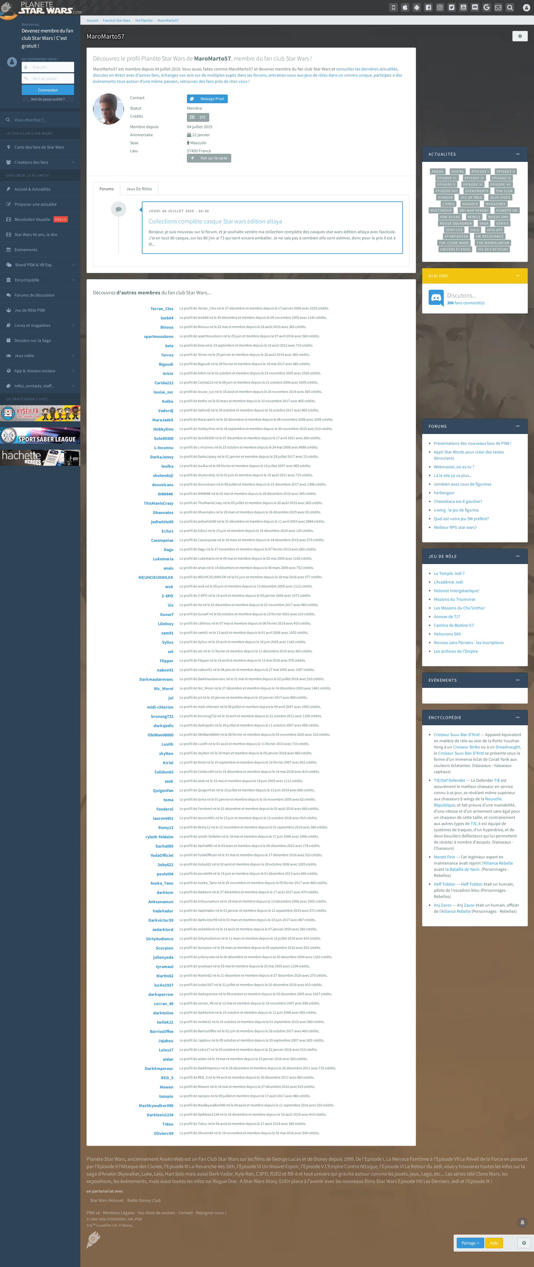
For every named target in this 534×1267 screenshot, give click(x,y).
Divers (457, 171)
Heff (464, 884)
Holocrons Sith (447, 634)
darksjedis (163, 725)
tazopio (166, 1096)
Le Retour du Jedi (423, 1166)
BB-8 (292, 1173)
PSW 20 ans (450, 217)
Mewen (166, 1087)
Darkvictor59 (160, 920)
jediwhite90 (162, 521)
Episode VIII (447, 191)
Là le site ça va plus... (453, 475)
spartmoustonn (158, 336)
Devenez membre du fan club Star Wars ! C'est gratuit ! (47, 38)
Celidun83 (164, 772)
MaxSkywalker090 (156, 1105)
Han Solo (174, 1173)
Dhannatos (163, 512)
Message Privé (212, 98)
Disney (320, 1158)
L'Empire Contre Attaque (351, 1166)
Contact (185, 1212)
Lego (426, 1173)
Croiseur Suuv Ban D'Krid (457, 734)
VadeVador (163, 911)
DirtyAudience (159, 938)
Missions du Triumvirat (454, 599)
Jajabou (165, 1040)
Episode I (480, 171)
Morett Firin (444, 857)
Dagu (168, 549)
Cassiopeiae (162, 540)
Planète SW (507, 210)
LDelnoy (165, 623)
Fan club (504, 191)
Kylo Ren (244, 1173)
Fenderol (164, 809)
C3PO (262, 1173)
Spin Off (494, 230)
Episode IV (474, 178)
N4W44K (165, 494)
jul (170, 698)
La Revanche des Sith (212, 1166)
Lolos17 (166, 1050)
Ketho (167, 401)
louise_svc (163, 392)
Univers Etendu (455, 249)
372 (202, 117)
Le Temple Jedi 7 (449, 573)
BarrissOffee (161, 1031)
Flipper (166, 660)
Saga (484, 223)
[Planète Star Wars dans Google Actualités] (487, 7)
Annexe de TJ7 (447, 616)
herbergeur (444, 492)
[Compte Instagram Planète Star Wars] (440, 7)
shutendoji (163, 475)
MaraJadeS (162, 420)
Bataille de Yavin (465, 869)
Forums (107, 189)
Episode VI (473, 184)
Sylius (167, 642)
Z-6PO (167, 596)
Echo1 (167, 531)
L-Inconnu (163, 447)
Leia (158, 1173)
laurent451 (163, 818)
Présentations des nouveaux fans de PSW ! (472, 443)
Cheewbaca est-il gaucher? (458, 501)
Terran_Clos (161, 308)
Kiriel (168, 762)
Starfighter (456, 236)
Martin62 (164, 976)
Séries (502, 223)
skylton (166, 753)
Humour (445, 197)
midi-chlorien (160, 707)
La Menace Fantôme (407, 1158)
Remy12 (165, 827)
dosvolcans (162, 484)
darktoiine (163, 1013)
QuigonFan (163, 790)
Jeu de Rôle (471, 197)
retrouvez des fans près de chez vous (214, 81)
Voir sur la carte (213, 158)
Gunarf (166, 614)
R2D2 (275, 1173)
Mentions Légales (119, 1212)
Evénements (477, 191)
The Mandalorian (493, 243)
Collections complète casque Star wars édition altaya (215, 221)
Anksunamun (160, 901)
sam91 (167, 633)
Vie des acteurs (493, 249)
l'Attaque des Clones (140, 1166)
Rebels (474, 217)
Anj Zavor (442, 905)
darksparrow (160, 994)
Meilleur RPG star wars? (455, 527)
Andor (437, 171)
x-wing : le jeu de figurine (456, 510)
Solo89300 (163, 438)
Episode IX (501, 178)
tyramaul (164, 966)
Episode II (506, 171)
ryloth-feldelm (159, 837)
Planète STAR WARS (48, 7)
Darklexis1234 (160, 1115)
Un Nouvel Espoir (280, 1166)
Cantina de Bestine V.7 (454, 625)
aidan (168, 1059)
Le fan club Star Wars (29, 133)
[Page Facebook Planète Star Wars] (428, 7)
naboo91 (165, 670)
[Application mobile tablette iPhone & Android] (393, 7)
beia (169, 345)
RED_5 (167, 1077)
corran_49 (163, 1003)
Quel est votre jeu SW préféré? (461, 518)
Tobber (476, 884)
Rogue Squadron (456, 223)
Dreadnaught (508, 747)
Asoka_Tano (161, 883)
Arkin (168, 373)
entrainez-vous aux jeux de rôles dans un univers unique (320, 75)
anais (168, 568)
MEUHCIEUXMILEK (155, 577)
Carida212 (164, 382)
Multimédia (441, 210)
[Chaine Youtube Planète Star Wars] (463, 7)
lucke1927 (163, 985)
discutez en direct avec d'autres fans (126, 75)
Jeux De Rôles (139, 189)
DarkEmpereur (159, 1068)
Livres (449, 204)
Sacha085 (164, 846)
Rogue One (498, 217)
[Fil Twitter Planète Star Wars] (452, 7)
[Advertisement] (475, 91)
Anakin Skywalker (120, 1173)
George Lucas (286, 1158)
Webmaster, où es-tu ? (454, 466)
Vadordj (165, 410)
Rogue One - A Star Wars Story (245, 1181)
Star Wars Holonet (107, 1200)
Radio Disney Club (144, 1200)
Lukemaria (163, 559)
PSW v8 (93, 1212)
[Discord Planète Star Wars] (475, 7)
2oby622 (165, 864)
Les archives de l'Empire (456, 651)
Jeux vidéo (500, 197)
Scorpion (164, 948)
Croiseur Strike (466, 747)
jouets (401, 1173)
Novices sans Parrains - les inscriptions (469, 642)
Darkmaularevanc (156, 679)
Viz (170, 605)
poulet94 (165, 874)
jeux (414, 1173)
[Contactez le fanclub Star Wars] (498, 7)
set (170, 651)
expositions (99, 1181)
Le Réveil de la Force (481, 1158)
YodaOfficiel (161, 855)
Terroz (167, 355)
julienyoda (163, 957)
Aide (494, 1243)
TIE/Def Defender (449, 780)
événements (133, 1181)
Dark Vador (221, 1173)
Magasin (470, 204)
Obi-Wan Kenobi (474, 210)
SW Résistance (489, 236)
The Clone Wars (454, 243)
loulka (167, 466)
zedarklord (162, 929)
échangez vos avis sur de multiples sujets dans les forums (214, 75)
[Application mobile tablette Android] (417, 7)
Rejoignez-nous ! (211, 1212)
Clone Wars (488, 1173)
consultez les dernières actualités (366, 69)
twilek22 (165, 1022)
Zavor (469, 905)
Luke (147, 1173)
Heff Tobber (445, 884)
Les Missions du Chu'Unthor (459, 608)
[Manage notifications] (523, 1222)
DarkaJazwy (161, 457)
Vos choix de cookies (156, 1212)
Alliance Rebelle (498, 863)
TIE (497, 780)
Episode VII (500, 184)
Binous (166, 327)
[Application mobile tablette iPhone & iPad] (405, 7)
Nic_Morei (163, 688)
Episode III (447, 178)
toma (168, 799)
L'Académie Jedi (448, 582)
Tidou (167, 1124)
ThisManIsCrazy (158, 503)
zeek (169, 781)
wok (169, 586)
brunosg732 (162, 716)
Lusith (167, 744)
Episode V (446, 184)
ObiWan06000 (160, 735)
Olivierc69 (163, 1133)
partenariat (25, 399)
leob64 (167, 318)
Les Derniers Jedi (441, 1181)
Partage (469, 1243)
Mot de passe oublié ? (48, 99)
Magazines (496, 204)
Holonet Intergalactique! (456, 590)
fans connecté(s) (466, 298)
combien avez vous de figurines (462, 484)
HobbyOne (163, 429)
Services (454, 230)
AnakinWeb (171, 1158)
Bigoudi (166, 364)
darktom (165, 892)
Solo (474, 230)
